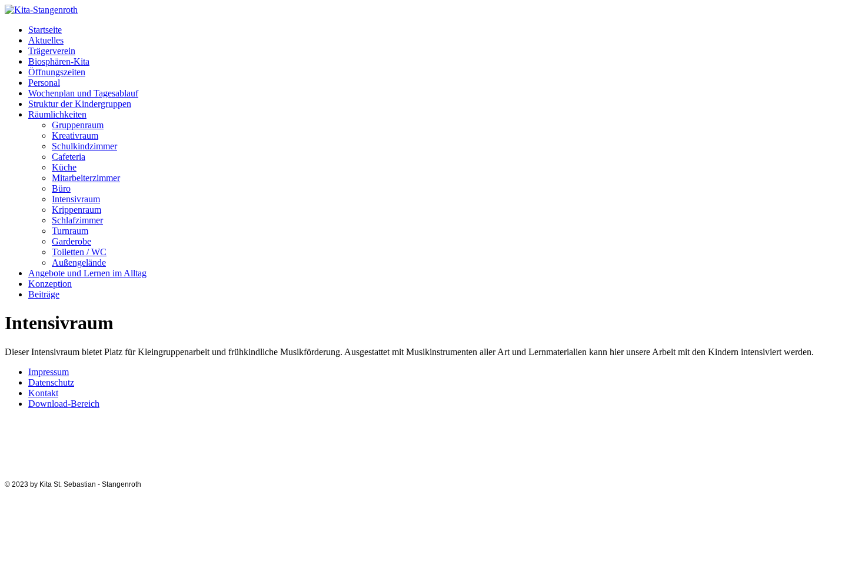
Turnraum (70, 231)
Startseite (45, 30)
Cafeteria (68, 157)
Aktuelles (46, 40)
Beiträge (43, 294)
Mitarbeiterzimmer (86, 178)
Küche (64, 167)
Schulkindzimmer (84, 146)
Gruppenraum (78, 125)
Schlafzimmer (77, 220)
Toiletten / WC (79, 252)
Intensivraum (76, 199)
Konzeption (50, 284)
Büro (61, 188)
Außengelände (79, 262)
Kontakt (43, 393)
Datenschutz (51, 382)
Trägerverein (51, 51)
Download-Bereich (63, 404)
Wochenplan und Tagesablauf (83, 93)
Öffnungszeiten (56, 72)
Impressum (48, 372)
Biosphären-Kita (58, 61)
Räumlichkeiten (57, 114)
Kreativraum (75, 135)
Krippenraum (76, 210)
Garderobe (71, 241)
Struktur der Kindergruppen (79, 104)
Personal (44, 83)
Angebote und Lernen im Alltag (87, 273)
